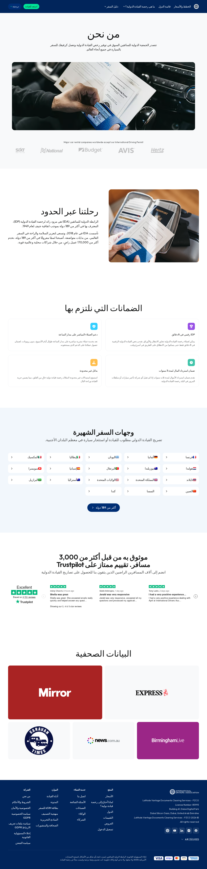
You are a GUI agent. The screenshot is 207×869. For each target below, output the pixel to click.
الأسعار (109, 796)
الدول (110, 811)
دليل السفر (112, 6)
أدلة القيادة (52, 796)
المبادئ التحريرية (49, 819)
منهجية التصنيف (49, 813)
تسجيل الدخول (105, 829)
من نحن (26, 796)
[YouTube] (175, 830)
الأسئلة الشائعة (78, 802)
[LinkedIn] (182, 830)
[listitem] (181, 457)
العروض (108, 823)
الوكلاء (82, 813)
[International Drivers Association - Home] (196, 6)
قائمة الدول (164, 6)
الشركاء (81, 819)
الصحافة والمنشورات (47, 825)
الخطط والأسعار (182, 6)
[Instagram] (189, 830)
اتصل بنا (81, 796)
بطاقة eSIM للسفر (48, 807)
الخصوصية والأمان (20, 807)
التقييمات (108, 817)
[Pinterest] (167, 830)
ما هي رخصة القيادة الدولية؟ (140, 6)
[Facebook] (196, 830)
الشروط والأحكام (21, 802)
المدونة (54, 802)
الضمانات (81, 807)
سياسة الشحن (22, 843)
